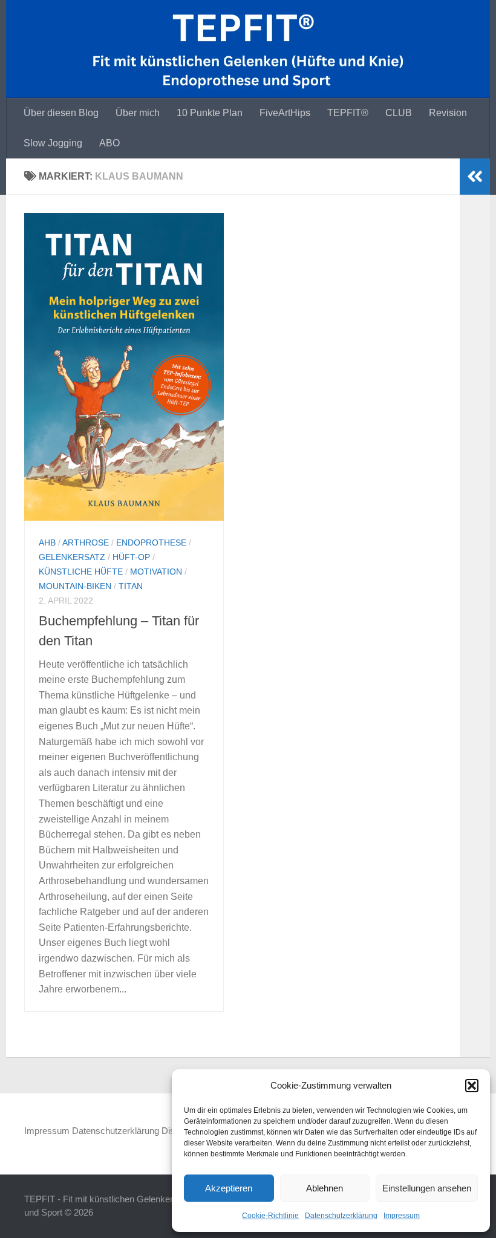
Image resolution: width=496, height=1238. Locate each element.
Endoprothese (151, 542)
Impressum (401, 1215)
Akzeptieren (228, 1188)
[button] (472, 1086)
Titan (131, 586)
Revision (448, 113)
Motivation (156, 571)
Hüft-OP (131, 557)
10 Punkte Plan (210, 113)
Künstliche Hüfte (81, 571)
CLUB (398, 113)
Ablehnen (324, 1188)
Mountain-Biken (75, 586)
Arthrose (85, 542)
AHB (47, 542)
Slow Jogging (53, 143)
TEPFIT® (347, 113)
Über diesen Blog (61, 113)
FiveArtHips (284, 113)
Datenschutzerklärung (341, 1215)
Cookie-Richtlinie (270, 1215)
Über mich (138, 113)
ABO (109, 143)
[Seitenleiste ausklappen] (475, 176)
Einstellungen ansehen (426, 1188)
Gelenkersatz (72, 557)
